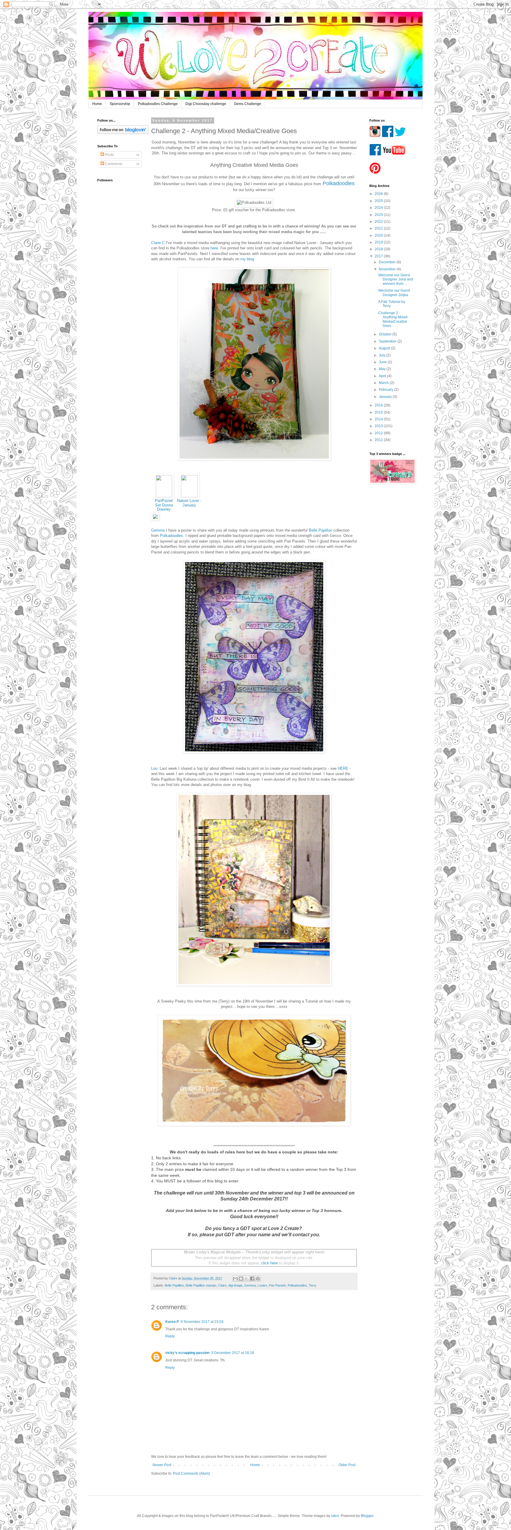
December (388, 262)
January (386, 397)
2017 (379, 256)
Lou (154, 768)
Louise (262, 1285)
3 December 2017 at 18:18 (232, 1353)
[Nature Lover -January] (189, 496)
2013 (379, 426)
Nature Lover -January (189, 502)
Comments (113, 164)
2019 (379, 242)
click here (269, 1263)
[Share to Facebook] (252, 1279)
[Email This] (235, 1279)
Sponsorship (120, 104)
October (385, 334)
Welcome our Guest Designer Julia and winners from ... (395, 279)
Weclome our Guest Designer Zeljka (394, 292)
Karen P (172, 1322)
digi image (235, 1285)
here (213, 248)
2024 (379, 208)
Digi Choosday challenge (205, 104)
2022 (379, 222)
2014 (379, 419)
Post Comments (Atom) (191, 1473)
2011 (379, 440)
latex (335, 1516)
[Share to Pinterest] (258, 1279)
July (382, 355)
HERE (343, 768)
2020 (379, 235)
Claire (222, 1285)
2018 (379, 249)
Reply (170, 1336)
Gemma (158, 530)
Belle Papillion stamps (201, 1285)
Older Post (347, 1465)
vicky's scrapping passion (187, 1353)
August (385, 348)
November (388, 269)
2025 (379, 201)
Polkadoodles (171, 535)
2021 (379, 228)
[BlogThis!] (241, 1279)
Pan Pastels (277, 1285)
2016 (379, 405)
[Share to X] (247, 1279)
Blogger (367, 1516)
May (383, 369)
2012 (379, 433)
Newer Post (162, 1465)
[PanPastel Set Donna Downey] (164, 496)
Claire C (158, 243)
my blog (247, 259)
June (383, 362)
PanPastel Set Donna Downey (164, 504)
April (383, 376)
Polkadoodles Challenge (158, 104)
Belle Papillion (174, 1285)
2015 (379, 412)
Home (97, 104)
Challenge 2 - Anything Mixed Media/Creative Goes (392, 319)
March (384, 383)
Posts (109, 155)
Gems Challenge (247, 104)
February (386, 390)
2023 (379, 215)
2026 (379, 194)
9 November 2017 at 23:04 (202, 1322)
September (388, 341)
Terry (312, 1285)
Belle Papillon (320, 530)
